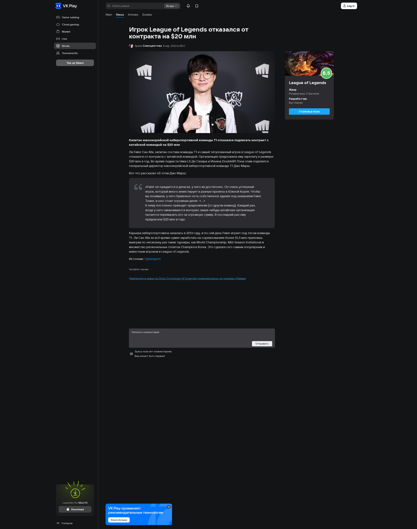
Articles (133, 14)
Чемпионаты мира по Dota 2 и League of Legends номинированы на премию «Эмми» (187, 278)
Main (109, 14)
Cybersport (153, 259)
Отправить (262, 343)
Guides (147, 14)
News (120, 14)
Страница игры (309, 111)
